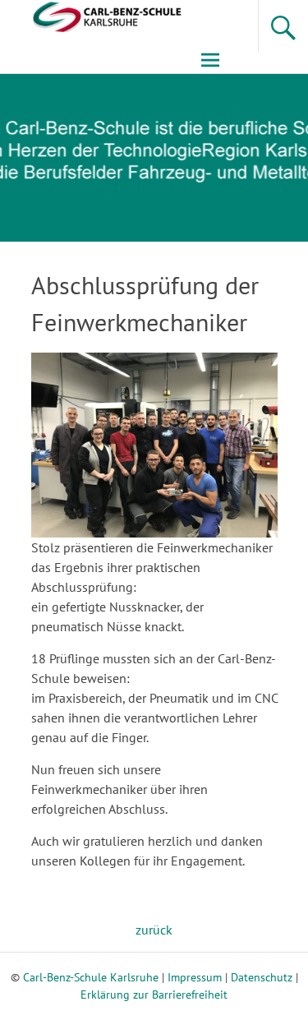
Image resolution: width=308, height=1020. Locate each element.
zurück (154, 929)
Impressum (195, 977)
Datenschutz (261, 977)
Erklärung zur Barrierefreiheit (154, 994)
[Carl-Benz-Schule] (92, 15)
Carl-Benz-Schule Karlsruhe (91, 977)
